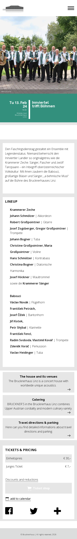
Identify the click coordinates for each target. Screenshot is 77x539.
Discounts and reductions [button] (21, 480)
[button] (71, 8)
